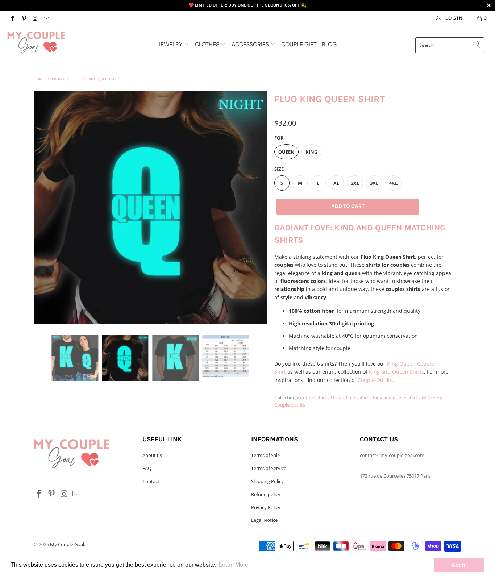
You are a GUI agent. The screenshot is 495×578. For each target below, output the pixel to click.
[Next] (260, 207)
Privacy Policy (265, 507)
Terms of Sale (265, 455)
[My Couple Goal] (43, 42)
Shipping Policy (267, 481)
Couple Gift (299, 44)
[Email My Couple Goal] (46, 18)
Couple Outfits (375, 380)
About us (152, 455)
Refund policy (265, 494)
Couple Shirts (314, 398)
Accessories (251, 44)
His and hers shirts (351, 398)
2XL (355, 183)
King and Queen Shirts (396, 371)
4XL (393, 183)
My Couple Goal (67, 544)
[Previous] (40, 207)
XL (336, 183)
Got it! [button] (459, 565)
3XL (374, 183)
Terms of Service (268, 468)
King (311, 152)
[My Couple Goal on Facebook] (12, 18)
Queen (286, 152)
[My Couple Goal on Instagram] (35, 18)
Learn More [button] (233, 565)
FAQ (146, 468)
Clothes (208, 44)
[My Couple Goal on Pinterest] (23, 18)
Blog (329, 44)
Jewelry (171, 44)
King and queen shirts (396, 398)
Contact (150, 481)
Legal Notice (264, 520)
